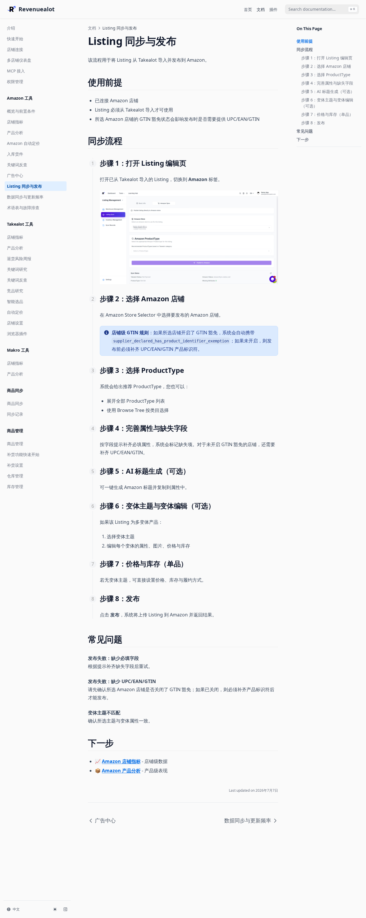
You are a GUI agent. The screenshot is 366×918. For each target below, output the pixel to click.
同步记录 (15, 414)
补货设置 (15, 465)
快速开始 (15, 38)
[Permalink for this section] (127, 82)
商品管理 (15, 443)
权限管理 (15, 81)
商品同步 (15, 403)
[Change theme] (55, 909)
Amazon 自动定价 (23, 143)
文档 (261, 9)
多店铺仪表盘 (19, 60)
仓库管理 (15, 476)
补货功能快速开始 (23, 454)
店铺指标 (15, 122)
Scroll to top (306, 154)
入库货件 (15, 154)
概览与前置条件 (21, 111)
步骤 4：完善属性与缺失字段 (327, 83)
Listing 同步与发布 (24, 186)
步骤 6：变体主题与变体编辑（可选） (327, 103)
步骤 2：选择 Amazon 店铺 (326, 66)
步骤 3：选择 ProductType (325, 74)
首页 (248, 9)
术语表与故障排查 (23, 207)
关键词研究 (17, 269)
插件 (273, 9)
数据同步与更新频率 (25, 197)
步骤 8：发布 (313, 122)
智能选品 (15, 301)
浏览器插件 (17, 333)
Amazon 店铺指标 (121, 761)
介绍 (11, 28)
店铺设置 (15, 323)
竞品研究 (15, 290)
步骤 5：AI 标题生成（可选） (327, 91)
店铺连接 (15, 49)
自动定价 (15, 312)
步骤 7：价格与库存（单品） (327, 114)
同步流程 (305, 49)
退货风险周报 (19, 258)
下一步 (303, 139)
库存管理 (15, 486)
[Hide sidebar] (65, 909)
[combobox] (322, 9)
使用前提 (305, 41)
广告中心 (15, 175)
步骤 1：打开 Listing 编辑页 (326, 58)
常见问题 (305, 131)
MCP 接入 (16, 71)
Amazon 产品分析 (121, 770)
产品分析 (15, 132)
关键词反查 (17, 164)
